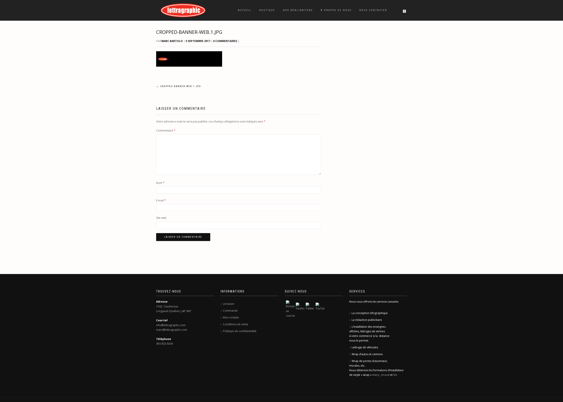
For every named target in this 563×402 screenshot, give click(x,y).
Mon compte (231, 317)
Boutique (267, 10)
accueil (244, 10)
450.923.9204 (164, 343)
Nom (160, 183)
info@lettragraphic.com (171, 325)
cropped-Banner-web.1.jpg (189, 32)
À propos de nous (336, 10)
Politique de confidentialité (239, 331)
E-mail (161, 200)
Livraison (228, 304)
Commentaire (165, 130)
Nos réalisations (298, 10)
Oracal (385, 375)
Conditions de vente (235, 324)
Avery (375, 375)
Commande (230, 310)
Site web (161, 218)
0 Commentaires (225, 41)
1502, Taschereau (167, 306)
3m (395, 375)
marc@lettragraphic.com (171, 330)
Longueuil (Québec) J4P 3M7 (173, 311)
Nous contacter (373, 10)
